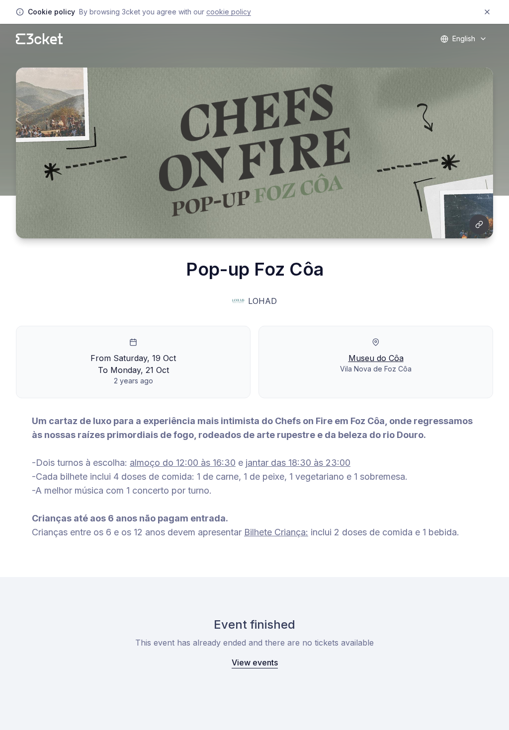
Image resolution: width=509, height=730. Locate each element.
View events (255, 662)
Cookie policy (228, 11)
